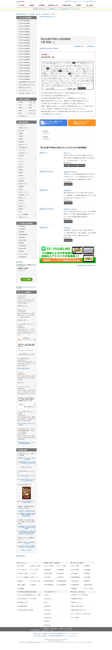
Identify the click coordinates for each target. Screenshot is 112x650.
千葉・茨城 (32, 102)
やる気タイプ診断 (22, 573)
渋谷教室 (21, 231)
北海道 (21, 102)
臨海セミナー (22, 206)
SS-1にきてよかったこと (25, 90)
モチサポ (33, 573)
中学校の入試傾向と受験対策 (25, 610)
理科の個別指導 (49, 584)
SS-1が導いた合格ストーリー (26, 93)
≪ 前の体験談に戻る (79, 46)
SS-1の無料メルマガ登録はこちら (86, 265)
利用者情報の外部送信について (50, 630)
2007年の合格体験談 (24, 73)
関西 (20, 110)
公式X (45, 602)
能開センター (22, 197)
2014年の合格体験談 (24, 54)
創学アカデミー (23, 183)
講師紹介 (20, 581)
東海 (30, 107)
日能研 (21, 133)
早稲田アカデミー (23, 128)
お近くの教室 (89, 5)
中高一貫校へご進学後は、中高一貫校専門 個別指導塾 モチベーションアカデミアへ (55, 635)
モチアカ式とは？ (22, 569)
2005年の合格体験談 (24, 79)
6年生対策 (60, 573)
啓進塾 (21, 169)
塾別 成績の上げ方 (53, 5)
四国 (20, 113)
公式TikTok (46, 621)
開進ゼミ (21, 167)
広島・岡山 (38, 14)
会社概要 (61, 628)
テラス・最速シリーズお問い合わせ (81, 613)
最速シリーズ (34, 577)
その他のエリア (23, 116)
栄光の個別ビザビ (23, 147)
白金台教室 (22, 237)
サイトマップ (77, 630)
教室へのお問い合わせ (77, 606)
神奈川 (21, 107)
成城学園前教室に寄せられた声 (27, 82)
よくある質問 (75, 617)
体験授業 (78, 5)
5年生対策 (47, 577)
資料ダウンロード (76, 602)
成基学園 (21, 181)
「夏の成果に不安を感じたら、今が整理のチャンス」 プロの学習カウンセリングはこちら (55, 9)
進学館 (21, 189)
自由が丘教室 (22, 240)
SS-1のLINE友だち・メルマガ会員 (27, 598)
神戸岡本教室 (22, 257)
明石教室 (21, 251)
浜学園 (21, 136)
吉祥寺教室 (22, 226)
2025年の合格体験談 (24, 23)
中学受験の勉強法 (66, 5)
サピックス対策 (49, 566)
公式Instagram (47, 610)
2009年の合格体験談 (24, 68)
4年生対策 (60, 577)
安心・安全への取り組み (66, 630)
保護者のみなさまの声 (25, 87)
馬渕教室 (21, 141)
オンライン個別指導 (23, 577)
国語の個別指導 (49, 581)
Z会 (20, 211)
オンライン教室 (23, 254)
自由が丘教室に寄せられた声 (26, 84)
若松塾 (21, 209)
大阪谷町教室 (22, 245)
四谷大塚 (21, 130)
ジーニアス (22, 178)
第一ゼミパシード (23, 192)
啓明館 (21, 172)
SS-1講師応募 (68, 628)
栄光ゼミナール (23, 144)
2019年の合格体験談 (24, 40)
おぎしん (21, 164)
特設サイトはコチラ (26, 467)
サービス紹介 (34, 569)
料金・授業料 (21, 584)
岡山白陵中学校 (45, 14)
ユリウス (21, 203)
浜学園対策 (48, 569)
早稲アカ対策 (48, 573)
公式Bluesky (47, 625)
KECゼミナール (23, 217)
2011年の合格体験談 (24, 62)
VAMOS (21, 200)
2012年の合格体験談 (24, 59)
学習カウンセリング (80, 595)
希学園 (21, 139)
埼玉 (20, 105)
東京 (30, 105)
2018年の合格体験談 (24, 43)
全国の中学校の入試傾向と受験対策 (49, 48)
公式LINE (46, 595)
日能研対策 (61, 569)
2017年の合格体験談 (24, 45)
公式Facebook (47, 617)
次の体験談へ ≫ (91, 46)
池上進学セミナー (23, 153)
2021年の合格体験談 (24, 34)
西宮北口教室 (22, 248)
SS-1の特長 (21, 5)
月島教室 (87, 566)
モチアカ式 (54, 640)
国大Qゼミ (22, 175)
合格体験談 (42, 5)
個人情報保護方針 (35, 630)
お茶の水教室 (75, 569)
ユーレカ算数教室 (23, 214)
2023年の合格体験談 (24, 29)
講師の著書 (54, 628)
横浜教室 (21, 243)
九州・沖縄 (32, 113)
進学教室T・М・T (24, 195)
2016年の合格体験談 (24, 48)
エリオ (21, 158)
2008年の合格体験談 (24, 70)
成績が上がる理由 (35, 566)
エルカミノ (22, 161)
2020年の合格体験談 (24, 37)
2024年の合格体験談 (24, 26)
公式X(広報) (47, 606)
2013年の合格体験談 (24, 57)
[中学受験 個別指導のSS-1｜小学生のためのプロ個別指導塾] (21, 1)
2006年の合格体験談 (24, 76)
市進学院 (21, 155)
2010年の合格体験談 (24, 65)
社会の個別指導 (62, 584)
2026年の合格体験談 (24, 20)
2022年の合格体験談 (24, 31)
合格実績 (31, 5)
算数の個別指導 (62, 581)
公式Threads (47, 613)
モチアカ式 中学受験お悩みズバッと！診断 (29, 595)
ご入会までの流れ (35, 581)
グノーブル (22, 150)
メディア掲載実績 (44, 628)
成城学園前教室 (23, 234)
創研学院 (21, 186)
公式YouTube (47, 598)
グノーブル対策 (62, 566)
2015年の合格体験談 (24, 51)
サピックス (22, 125)
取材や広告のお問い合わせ (79, 610)
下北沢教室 (22, 229)
